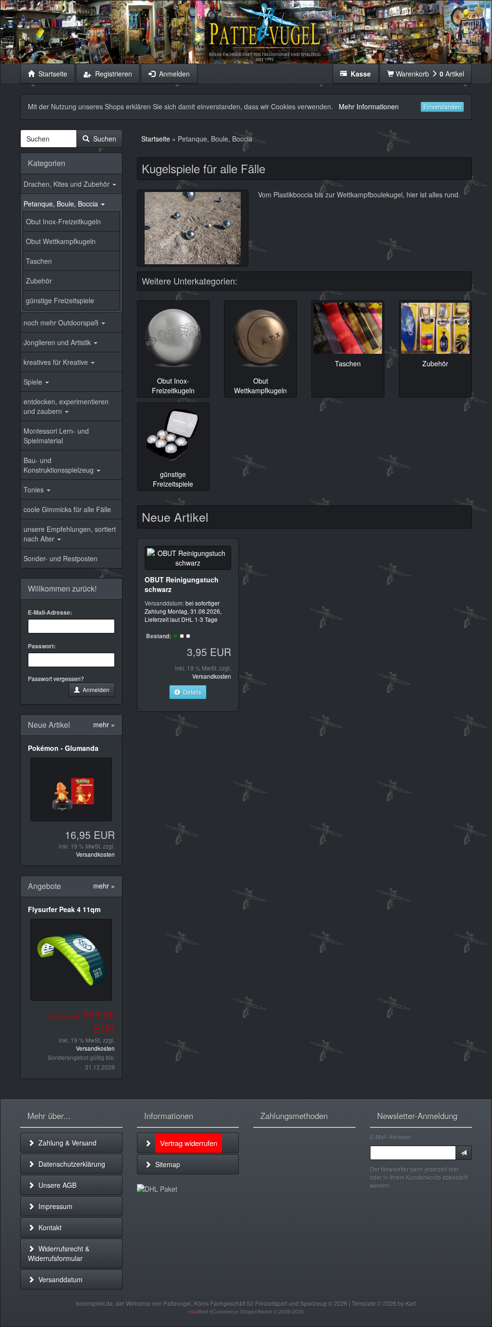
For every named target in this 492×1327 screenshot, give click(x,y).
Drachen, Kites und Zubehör (67, 184)
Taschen (39, 261)
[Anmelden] (463, 1153)
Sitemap (165, 1164)
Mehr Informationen (369, 106)
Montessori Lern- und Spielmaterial (56, 435)
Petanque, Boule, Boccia (62, 203)
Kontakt (48, 1227)
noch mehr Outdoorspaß (62, 322)
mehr (104, 724)
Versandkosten (95, 854)
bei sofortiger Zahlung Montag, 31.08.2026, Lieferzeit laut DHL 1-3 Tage (183, 611)
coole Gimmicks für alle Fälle (67, 509)
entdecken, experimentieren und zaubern (66, 406)
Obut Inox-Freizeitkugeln (63, 221)
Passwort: (42, 646)
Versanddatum (59, 1279)
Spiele (34, 382)
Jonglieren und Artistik (58, 342)
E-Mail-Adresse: (50, 612)
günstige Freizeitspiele (60, 300)
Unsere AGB (55, 1185)
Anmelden (95, 689)
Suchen (102, 138)
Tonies (35, 489)
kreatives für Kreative (57, 362)
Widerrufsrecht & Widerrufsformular (58, 1253)
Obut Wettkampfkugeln (61, 241)
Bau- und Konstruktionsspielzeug (60, 465)
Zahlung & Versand (66, 1142)
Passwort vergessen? (56, 678)
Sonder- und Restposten (61, 558)
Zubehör (39, 280)
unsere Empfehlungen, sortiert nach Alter (70, 533)
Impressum (54, 1206)
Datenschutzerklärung (70, 1164)
